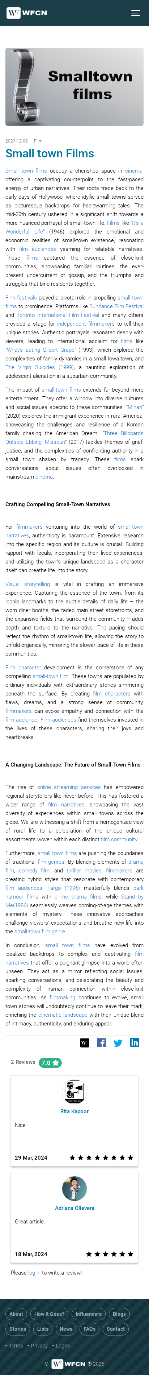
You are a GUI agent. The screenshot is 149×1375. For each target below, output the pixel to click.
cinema (133, 171)
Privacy (39, 1346)
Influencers (89, 1314)
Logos (63, 1346)
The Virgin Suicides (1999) (39, 367)
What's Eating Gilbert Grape (40, 350)
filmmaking (62, 997)
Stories (17, 1329)
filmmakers (29, 527)
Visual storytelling (27, 584)
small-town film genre (39, 931)
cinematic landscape (63, 1015)
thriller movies (84, 870)
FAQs (89, 1329)
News (66, 1329)
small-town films (61, 390)
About (16, 1314)
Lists (42, 1329)
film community (119, 839)
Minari (135, 407)
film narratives (66, 804)
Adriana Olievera (74, 1208)
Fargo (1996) (63, 888)
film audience (21, 720)
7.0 (47, 1062)
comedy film (34, 870)
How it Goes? (49, 1314)
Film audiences (58, 720)
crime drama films (78, 896)
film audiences (37, 249)
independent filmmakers (86, 324)
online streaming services (69, 787)
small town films (57, 853)
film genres (51, 862)
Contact (116, 1329)
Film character (23, 667)
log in (34, 1272)
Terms (16, 1346)
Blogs (119, 1314)
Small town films (26, 171)
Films (113, 223)
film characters (112, 693)
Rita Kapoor (74, 1111)
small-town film (51, 676)
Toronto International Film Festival (58, 315)
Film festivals (21, 297)
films (32, 258)
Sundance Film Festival (116, 306)
